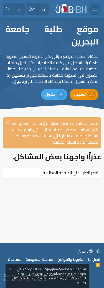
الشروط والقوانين (70, 259)
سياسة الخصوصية (39, 259)
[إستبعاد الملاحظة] (8, 123)
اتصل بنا (94, 259)
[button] (98, 251)
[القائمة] (95, 9)
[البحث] (8, 9)
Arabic (83, 251)
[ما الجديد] (19, 9)
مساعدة (15, 259)
